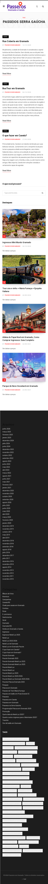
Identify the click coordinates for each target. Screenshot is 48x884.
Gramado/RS (7, 626)
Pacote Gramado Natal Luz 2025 (13, 661)
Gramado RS (8, 761)
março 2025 (6, 432)
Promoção (6, 711)
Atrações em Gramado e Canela (15, 739)
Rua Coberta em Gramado (15, 41)
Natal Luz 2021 (25, 791)
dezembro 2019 (8, 526)
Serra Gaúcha (33, 838)
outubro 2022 (7, 455)
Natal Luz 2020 (9, 791)
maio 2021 (6, 482)
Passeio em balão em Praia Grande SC (15, 694)
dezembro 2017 (8, 555)
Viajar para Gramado (11, 855)
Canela (30, 743)
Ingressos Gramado (11, 765)
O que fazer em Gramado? (11, 652)
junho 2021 (6, 479)
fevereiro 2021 (7, 485)
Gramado (5, 623)
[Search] (42, 6)
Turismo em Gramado (12, 851)
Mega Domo (28, 769)
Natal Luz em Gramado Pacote (13, 647)
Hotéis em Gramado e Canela (12, 629)
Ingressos (5, 632)
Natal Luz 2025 (9, 795)
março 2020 (6, 517)
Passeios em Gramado (10, 702)
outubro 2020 (7, 496)
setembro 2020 (7, 499)
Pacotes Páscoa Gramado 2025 (13, 682)
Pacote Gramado (8, 655)
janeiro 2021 (6, 488)
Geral (5, 36)
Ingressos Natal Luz (30, 765)
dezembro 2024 (8, 440)
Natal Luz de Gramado (10, 644)
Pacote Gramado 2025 (10, 658)
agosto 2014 (6, 567)
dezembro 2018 (8, 541)
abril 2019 (5, 538)
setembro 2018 (7, 547)
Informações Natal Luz (26, 761)
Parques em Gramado (12, 825)
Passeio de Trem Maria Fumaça (13, 691)
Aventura (5, 596)
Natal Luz (5, 638)
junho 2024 (6, 446)
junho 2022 (6, 464)
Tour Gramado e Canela (28, 842)
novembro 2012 (8, 573)
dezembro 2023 (8, 449)
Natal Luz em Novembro (32, 803)
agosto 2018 (6, 549)
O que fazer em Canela (33, 808)
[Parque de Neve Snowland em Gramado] (24, 367)
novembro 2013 (8, 570)
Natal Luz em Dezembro (33, 799)
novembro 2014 (8, 564)
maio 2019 (6, 535)
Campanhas (6, 599)
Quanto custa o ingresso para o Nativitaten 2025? (19, 717)
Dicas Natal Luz (9, 752)
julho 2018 (6, 552)
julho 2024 (6, 443)
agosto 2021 (6, 476)
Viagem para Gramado (33, 851)
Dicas (4, 611)
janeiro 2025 (6, 438)
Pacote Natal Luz (8, 667)
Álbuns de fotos (8, 594)
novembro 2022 (8, 452)
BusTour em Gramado (13, 88)
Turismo (24, 846)
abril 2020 (5, 514)
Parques (5, 685)
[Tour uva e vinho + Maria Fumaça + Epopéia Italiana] (24, 269)
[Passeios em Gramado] (16, 6)
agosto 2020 (6, 502)
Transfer (5, 720)
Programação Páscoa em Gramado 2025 (16, 708)
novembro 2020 (8, 493)
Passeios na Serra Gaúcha (11, 705)
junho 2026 (6, 429)
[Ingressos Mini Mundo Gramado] (24, 223)
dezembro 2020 (8, 490)
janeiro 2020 (6, 523)
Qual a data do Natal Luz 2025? (13, 714)
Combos (5, 608)
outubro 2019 (7, 532)
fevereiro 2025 (7, 435)
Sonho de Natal (9, 842)
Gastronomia (7, 617)
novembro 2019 (8, 529)
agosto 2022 (6, 461)
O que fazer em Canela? (14, 135)
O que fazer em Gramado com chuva (17, 816)
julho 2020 (6, 505)
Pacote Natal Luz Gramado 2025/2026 (15, 679)
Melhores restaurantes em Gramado (17, 782)
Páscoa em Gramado (9, 688)
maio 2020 (6, 511)
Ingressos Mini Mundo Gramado (16, 242)
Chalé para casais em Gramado (13, 605)
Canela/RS (6, 602)
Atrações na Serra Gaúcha (13, 743)
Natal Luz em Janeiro (11, 803)
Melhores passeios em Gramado (15, 778)
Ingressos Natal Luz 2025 (11, 635)
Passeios (5, 697)
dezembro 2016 (8, 561)
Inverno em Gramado (11, 769)
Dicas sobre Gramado (27, 752)
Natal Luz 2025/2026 (9, 641)
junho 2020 (6, 508)
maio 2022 (6, 467)
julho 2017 (6, 558)
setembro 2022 (7, 458)
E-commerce (7, 614)
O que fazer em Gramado (13, 812)
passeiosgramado (13, 45)
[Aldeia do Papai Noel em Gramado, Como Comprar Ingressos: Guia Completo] (24, 318)
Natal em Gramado (11, 786)
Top (24, 879)
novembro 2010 (8, 579)
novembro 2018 (8, 543)
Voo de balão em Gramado (11, 723)
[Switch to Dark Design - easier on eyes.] (37, 6)
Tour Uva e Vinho (10, 846)
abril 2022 (5, 470)
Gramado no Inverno (23, 756)
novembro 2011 (8, 576)
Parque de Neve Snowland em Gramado (20, 386)
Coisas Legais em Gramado (26, 748)
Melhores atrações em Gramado (15, 773)
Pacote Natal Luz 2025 (10, 673)
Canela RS (8, 748)
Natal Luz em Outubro (12, 808)
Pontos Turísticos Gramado (14, 838)
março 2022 (6, 473)
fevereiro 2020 (7, 520)
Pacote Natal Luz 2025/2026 (12, 676)
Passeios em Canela (9, 700)
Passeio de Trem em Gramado (15, 829)
